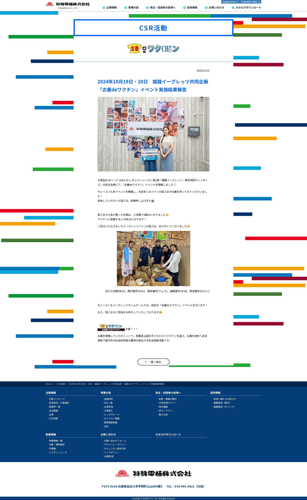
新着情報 (51, 434)
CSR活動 (153, 27)
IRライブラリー (166, 410)
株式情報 (163, 406)
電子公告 (163, 414)
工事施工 (108, 410)
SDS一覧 (108, 402)
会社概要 (53, 410)
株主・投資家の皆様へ (168, 393)
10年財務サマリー (168, 402)
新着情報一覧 (56, 440)
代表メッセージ (57, 398)
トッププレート (112, 414)
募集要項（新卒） (223, 402)
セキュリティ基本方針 (115, 448)
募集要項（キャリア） (225, 406)
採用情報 (215, 393)
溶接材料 (108, 398)
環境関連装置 (110, 422)
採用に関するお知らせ (225, 398)
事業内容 (106, 393)
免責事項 (108, 456)
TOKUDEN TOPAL (249, 1)
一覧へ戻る (154, 362)
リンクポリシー (112, 452)
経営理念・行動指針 (59, 402)
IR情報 (52, 448)
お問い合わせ (108, 434)
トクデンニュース (58, 452)
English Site (229, 1)
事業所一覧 (54, 406)
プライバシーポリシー (115, 444)
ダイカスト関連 (112, 418)
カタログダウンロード (168, 434)
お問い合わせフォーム (115, 440)
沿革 (51, 414)
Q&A (106, 426)
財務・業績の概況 (168, 398)
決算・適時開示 (57, 444)
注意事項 (108, 406)
